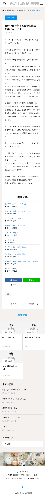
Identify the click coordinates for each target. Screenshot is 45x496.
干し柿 (4, 427)
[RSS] (22, 487)
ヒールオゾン (10, 240)
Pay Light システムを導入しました (15, 390)
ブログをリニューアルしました (14, 399)
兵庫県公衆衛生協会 (10, 408)
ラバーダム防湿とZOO (11, 417)
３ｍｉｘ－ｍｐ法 (11, 233)
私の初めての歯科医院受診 (15, 254)
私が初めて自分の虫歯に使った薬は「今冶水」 (22, 261)
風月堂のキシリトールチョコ (16, 204)
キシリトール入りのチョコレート (17, 211)
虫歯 (8, 294)
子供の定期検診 (11, 269)
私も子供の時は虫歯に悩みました (17, 247)
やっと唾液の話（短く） (14, 218)
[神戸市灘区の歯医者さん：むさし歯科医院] (22, 3)
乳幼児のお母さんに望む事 (15, 225)
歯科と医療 (10, 17)
